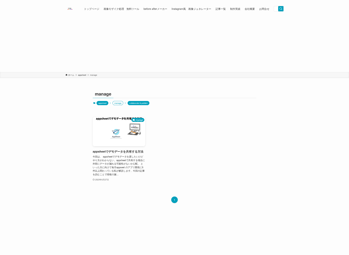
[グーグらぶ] (70, 9)
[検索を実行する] (281, 8)
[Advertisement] (174, 44)
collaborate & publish (138, 103)
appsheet (102, 103)
